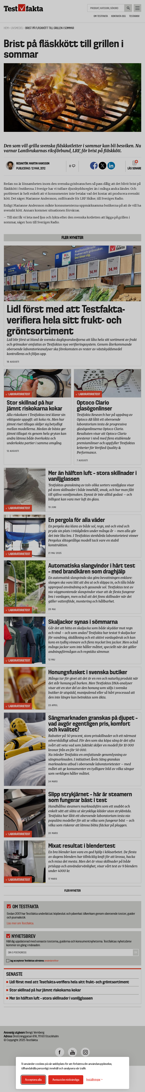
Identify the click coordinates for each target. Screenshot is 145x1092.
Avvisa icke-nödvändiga (65, 1079)
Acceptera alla (33, 1079)
